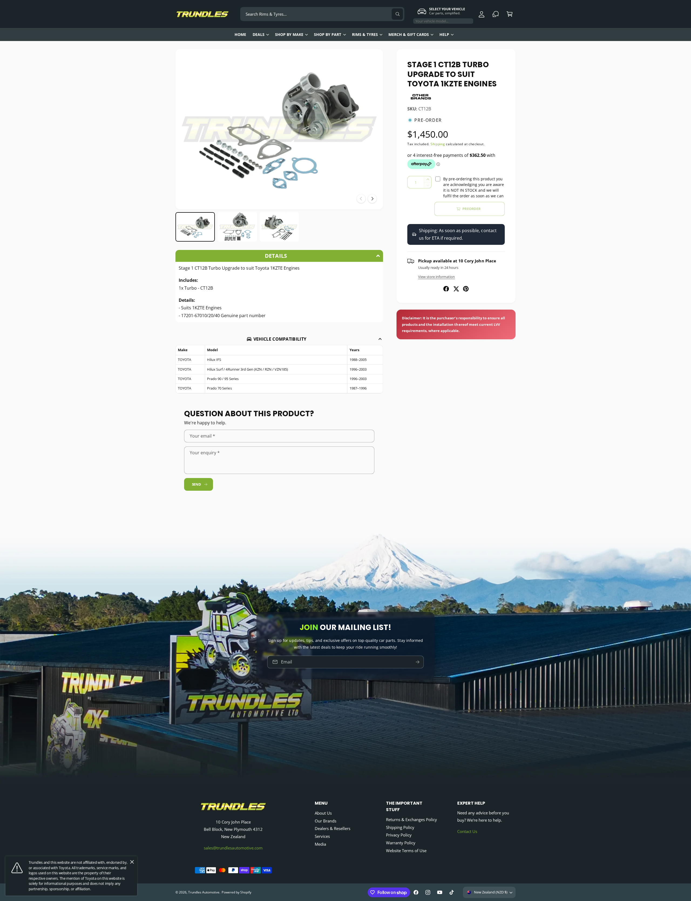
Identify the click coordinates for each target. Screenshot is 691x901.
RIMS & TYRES (365, 34)
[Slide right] (372, 198)
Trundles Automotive (203, 892)
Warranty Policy (400, 842)
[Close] (132, 862)
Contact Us (467, 831)
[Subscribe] (418, 662)
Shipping (438, 144)
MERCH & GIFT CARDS (408, 34)
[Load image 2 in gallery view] (237, 227)
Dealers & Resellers (332, 828)
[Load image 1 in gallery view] (195, 227)
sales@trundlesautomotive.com (233, 848)
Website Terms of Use (406, 850)
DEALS (259, 34)
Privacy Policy (399, 835)
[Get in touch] (496, 14)
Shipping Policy (400, 827)
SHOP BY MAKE (289, 34)
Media (320, 844)
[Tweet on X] (456, 288)
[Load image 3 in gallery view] (279, 227)
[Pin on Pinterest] (465, 288)
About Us (323, 813)
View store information (436, 276)
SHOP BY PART (327, 34)
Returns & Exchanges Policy (411, 819)
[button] (510, 14)
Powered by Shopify (236, 892)
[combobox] (322, 14)
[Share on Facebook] (446, 288)
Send (196, 484)
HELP (444, 34)
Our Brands (325, 821)
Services (322, 836)
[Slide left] (361, 198)
